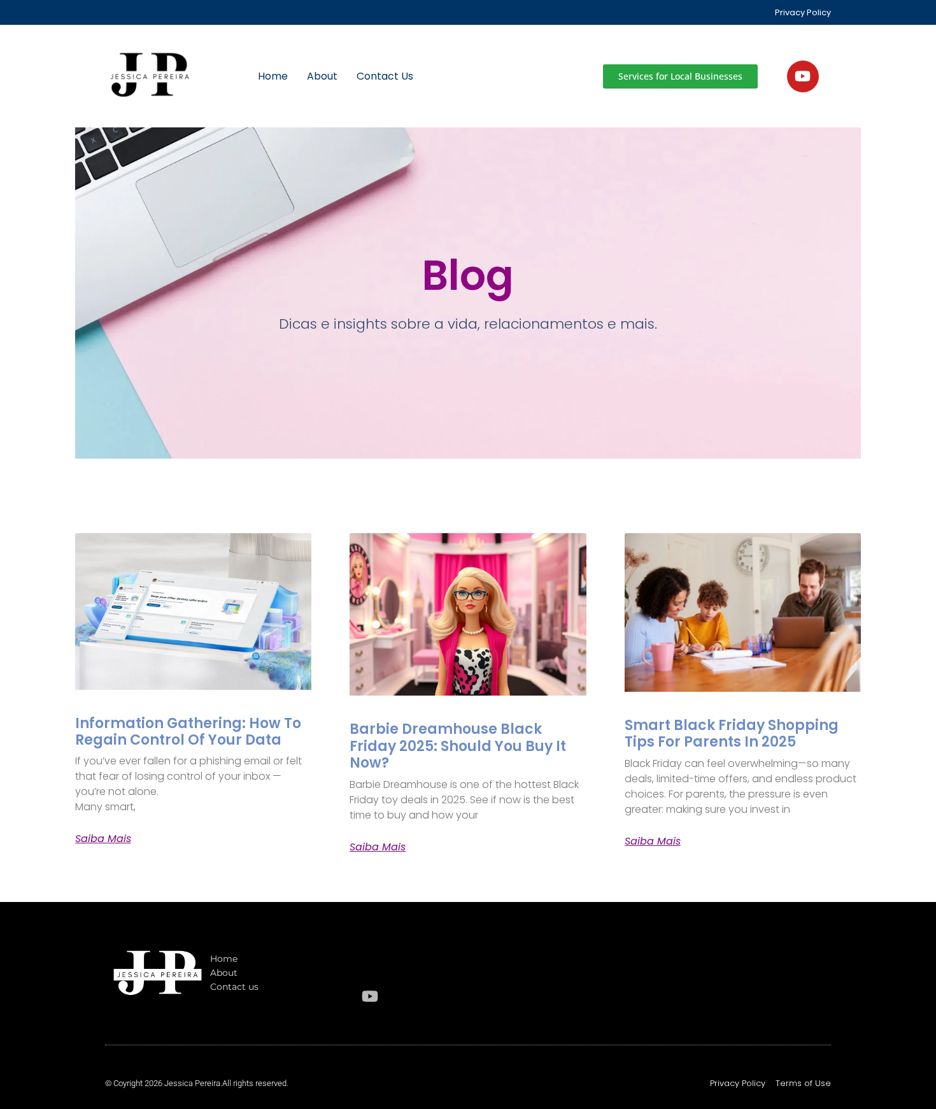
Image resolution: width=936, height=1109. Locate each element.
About (322, 76)
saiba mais (103, 839)
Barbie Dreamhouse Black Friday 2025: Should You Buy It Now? (458, 746)
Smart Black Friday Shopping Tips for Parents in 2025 (732, 733)
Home (273, 76)
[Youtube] (803, 76)
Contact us (385, 76)
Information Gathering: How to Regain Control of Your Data (188, 731)
